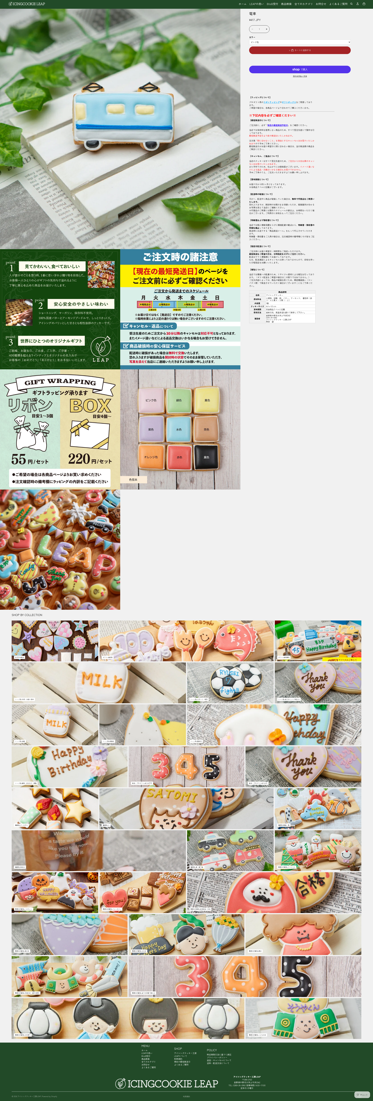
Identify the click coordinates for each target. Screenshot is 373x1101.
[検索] (351, 4)
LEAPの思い (146, 1053)
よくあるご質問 (148, 1067)
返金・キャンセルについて (219, 1060)
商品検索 (145, 1058)
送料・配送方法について (218, 1063)
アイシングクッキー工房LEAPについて (185, 1054)
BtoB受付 (145, 1056)
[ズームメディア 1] (120, 129)
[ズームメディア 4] (60, 429)
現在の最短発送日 (182, 1061)
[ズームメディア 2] (60, 309)
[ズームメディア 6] (60, 550)
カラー (252, 37)
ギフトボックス (289, 102)
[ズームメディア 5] (180, 429)
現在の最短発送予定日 (278, 125)
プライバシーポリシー (217, 1057)
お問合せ (145, 1064)
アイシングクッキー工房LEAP (29, 1096)
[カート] (364, 4)
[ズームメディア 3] (180, 309)
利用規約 (178, 1058)
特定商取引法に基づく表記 (219, 1054)
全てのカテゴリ (148, 1061)
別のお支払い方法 (300, 76)
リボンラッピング (271, 102)
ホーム (144, 1050)
